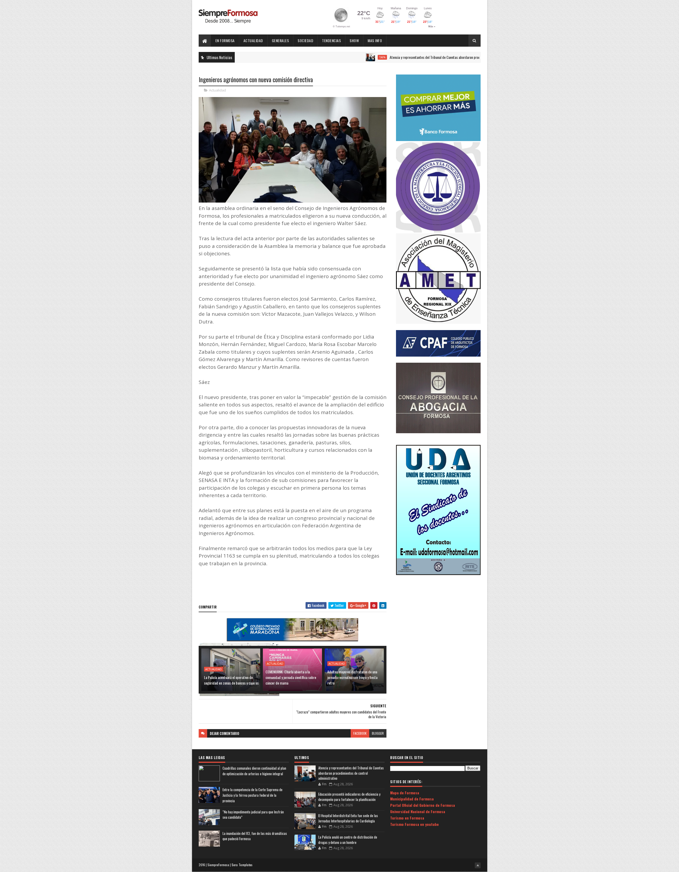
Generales (280, 40)
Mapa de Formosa (404, 792)
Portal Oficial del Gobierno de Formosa (422, 805)
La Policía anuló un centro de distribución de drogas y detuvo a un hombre (347, 839)
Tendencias (331, 40)
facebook (360, 733)
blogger (378, 733)
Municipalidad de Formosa (412, 798)
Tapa (350, 57)
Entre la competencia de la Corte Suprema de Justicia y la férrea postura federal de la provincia (252, 795)
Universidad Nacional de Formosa (417, 811)
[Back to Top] (478, 865)
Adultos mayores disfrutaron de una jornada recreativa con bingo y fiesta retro (352, 677)
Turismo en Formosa (407, 818)
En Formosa (225, 40)
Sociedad (305, 40)
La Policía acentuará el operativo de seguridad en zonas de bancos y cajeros (231, 680)
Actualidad (253, 40)
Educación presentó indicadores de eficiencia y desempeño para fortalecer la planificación (349, 796)
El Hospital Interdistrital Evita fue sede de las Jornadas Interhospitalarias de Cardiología (348, 818)
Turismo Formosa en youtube (414, 824)
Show (354, 40)
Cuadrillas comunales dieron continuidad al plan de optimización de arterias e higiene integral (254, 770)
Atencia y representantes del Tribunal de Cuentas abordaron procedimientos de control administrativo (428, 57)
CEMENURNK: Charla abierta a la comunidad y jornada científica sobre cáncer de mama (290, 677)
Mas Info (375, 40)
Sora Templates (242, 864)
